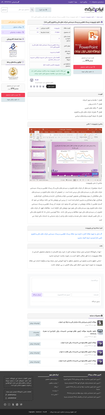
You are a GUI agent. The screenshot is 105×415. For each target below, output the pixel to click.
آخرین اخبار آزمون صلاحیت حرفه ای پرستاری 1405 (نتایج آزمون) (82, 379)
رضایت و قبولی (53, 383)
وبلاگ (55, 387)
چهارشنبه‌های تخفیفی (51, 379)
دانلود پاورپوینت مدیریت (87, 17)
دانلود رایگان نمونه (87, 72)
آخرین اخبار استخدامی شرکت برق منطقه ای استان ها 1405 (83, 393)
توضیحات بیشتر (34, 323)
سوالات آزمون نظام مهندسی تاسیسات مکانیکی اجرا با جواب (77, 361)
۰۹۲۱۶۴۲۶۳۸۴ (12, 398)
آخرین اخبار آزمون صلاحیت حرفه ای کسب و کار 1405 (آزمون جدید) (83, 388)
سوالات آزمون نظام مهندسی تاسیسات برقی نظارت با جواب (77, 352)
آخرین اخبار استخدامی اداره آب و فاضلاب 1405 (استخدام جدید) (82, 397)
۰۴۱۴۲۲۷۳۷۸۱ (12, 395)
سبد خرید (42, 10)
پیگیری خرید (83, 2)
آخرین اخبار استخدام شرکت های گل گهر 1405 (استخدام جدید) (82, 383)
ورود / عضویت (72, 2)
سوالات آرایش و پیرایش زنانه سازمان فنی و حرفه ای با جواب (77, 322)
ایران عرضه (100, 17)
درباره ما (55, 391)
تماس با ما (54, 395)
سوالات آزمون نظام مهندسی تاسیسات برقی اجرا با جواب (78, 343)
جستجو (4, 10)
